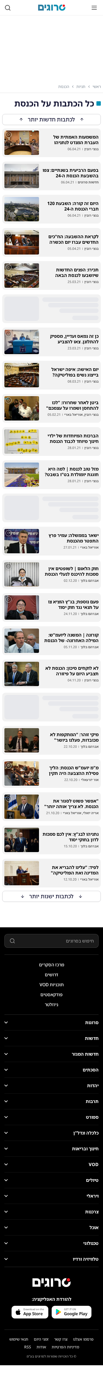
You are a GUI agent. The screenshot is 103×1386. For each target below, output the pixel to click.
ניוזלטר (51, 1004)
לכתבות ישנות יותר (51, 896)
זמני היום (41, 1339)
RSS (27, 1346)
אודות (41, 1346)
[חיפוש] (7, 7)
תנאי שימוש (18, 1339)
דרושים (51, 975)
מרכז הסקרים (51, 965)
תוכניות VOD (52, 985)
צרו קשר (61, 1339)
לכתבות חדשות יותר (51, 119)
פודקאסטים (51, 995)
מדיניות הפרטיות (65, 1346)
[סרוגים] (51, 1282)
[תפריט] (94, 7)
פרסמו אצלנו (83, 1339)
